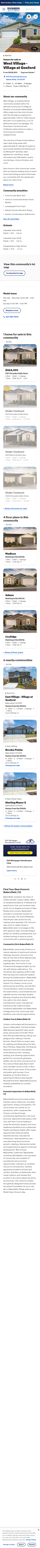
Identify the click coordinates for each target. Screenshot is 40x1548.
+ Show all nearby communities (17, 826)
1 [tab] (15, 879)
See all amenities (11, 219)
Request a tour (12, 310)
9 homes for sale (12, 818)
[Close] (38, 1530)
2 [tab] (19, 879)
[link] (20, 32)
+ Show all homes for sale (15, 508)
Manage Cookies (9, 1545)
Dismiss (32, 1545)
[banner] (20, 3)
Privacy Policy (31, 1540)
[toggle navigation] (3, 9)
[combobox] (30, 8)
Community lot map (14, 273)
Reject (21, 1545)
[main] (20, 780)
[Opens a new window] (29, 16)
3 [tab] (22, 879)
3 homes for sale (12, 765)
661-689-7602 (11, 317)
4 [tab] (25, 879)
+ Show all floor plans (13, 652)
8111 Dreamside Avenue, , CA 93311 (16, 78)
